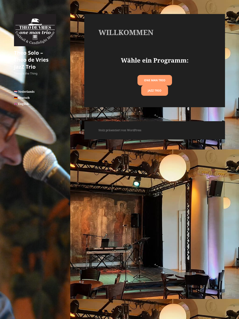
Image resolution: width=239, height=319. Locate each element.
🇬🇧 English (21, 104)
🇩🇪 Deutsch (22, 98)
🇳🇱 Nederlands (24, 92)
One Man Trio (154, 80)
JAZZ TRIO (155, 90)
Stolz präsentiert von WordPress (119, 130)
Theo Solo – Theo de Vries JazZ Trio (31, 59)
